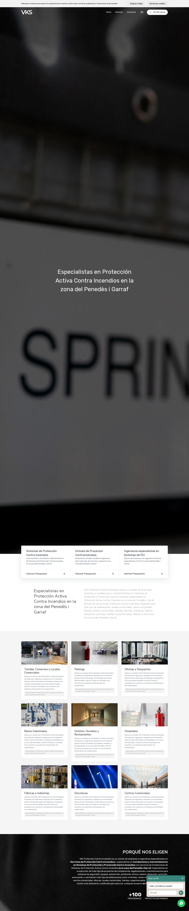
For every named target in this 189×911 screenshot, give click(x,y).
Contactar (131, 12)
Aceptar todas (136, 3)
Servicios (119, 12)
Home (108, 12)
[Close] (182, 878)
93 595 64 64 (159, 12)
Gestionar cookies (157, 3)
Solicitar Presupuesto (36, 574)
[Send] (181, 893)
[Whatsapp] (181, 903)
